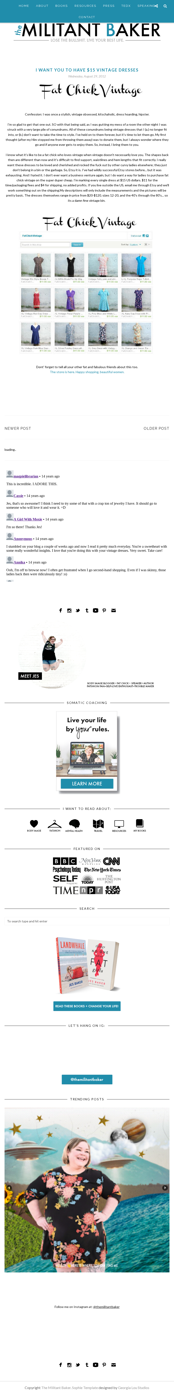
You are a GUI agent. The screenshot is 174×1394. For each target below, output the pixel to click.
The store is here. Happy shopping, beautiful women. (87, 372)
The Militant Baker (56, 1387)
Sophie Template (85, 1387)
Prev (9, 1188)
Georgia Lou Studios (133, 1387)
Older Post (156, 428)
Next (165, 1188)
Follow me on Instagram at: (87, 1307)
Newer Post (18, 428)
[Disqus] (87, 525)
